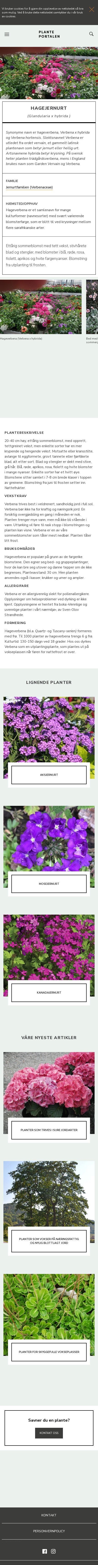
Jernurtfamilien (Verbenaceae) (29, 187)
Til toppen (49, 1423)
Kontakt (49, 1515)
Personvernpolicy (49, 1531)
